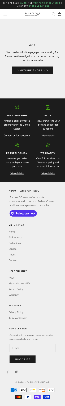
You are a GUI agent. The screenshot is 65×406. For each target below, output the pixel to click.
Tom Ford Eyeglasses (46, 3)
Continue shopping (32, 70)
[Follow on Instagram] (17, 372)
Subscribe (23, 359)
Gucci (23, 3)
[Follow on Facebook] (8, 372)
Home (12, 231)
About (12, 254)
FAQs (12, 277)
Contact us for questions (17, 135)
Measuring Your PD (19, 283)
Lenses (12, 248)
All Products (15, 237)
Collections (15, 243)
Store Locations (39, 6)
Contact (13, 260)
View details (48, 135)
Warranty (14, 294)
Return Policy (16, 289)
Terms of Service (18, 318)
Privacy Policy (16, 312)
